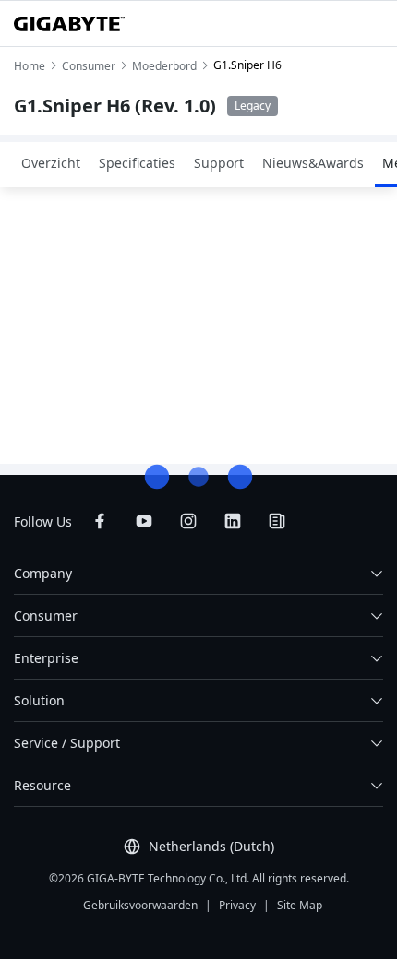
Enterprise (46, 658)
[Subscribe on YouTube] (144, 521)
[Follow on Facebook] (99, 521)
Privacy (237, 905)
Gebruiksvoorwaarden (140, 905)
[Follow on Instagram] (188, 521)
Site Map (299, 905)
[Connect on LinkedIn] (232, 521)
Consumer (46, 615)
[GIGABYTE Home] (69, 24)
